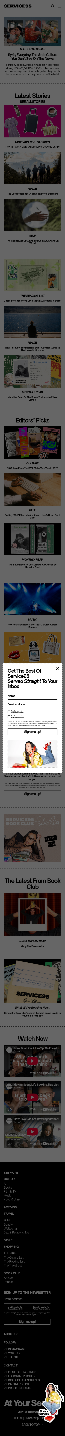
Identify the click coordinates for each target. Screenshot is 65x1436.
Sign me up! (32, 732)
